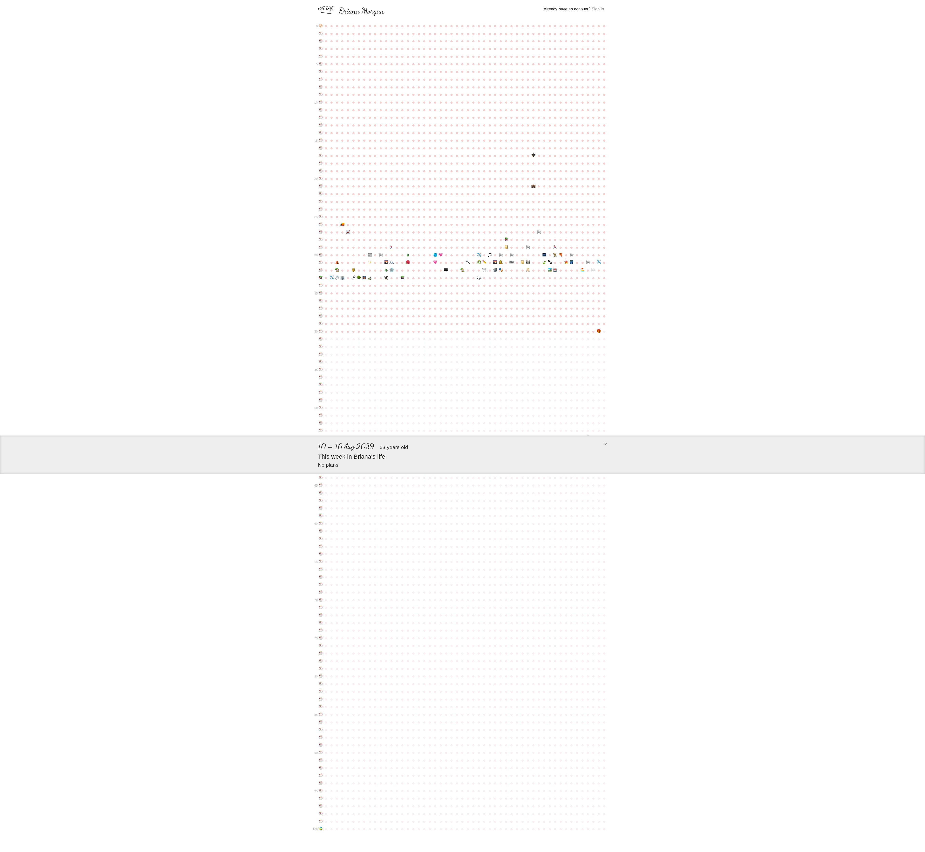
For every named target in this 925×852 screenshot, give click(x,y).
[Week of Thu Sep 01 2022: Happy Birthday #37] (321, 308)
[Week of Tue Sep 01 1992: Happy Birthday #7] (321, 79)
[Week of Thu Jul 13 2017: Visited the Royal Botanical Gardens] (566, 262)
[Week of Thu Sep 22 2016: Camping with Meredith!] (337, 262)
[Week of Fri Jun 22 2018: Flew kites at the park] (550, 270)
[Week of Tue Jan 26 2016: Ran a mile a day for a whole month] (435, 255)
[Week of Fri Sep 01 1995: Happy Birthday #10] (321, 102)
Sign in (598, 9)
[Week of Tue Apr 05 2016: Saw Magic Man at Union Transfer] (490, 255)
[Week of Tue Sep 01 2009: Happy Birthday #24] (321, 209)
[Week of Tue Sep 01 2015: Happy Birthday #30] (321, 255)
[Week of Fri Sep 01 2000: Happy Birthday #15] (321, 140)
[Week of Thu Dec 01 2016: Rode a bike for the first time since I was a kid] (391, 262)
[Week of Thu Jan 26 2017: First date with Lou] (435, 262)
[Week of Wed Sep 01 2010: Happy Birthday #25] (321, 217)
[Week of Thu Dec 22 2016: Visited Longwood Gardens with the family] (408, 262)
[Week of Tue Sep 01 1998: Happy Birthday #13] (321, 125)
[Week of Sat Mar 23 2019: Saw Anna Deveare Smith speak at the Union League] (479, 278)
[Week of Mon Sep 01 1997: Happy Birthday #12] (321, 117)
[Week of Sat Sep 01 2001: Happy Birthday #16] (321, 148)
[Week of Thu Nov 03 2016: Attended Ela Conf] (370, 262)
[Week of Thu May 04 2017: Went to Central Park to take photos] (511, 262)
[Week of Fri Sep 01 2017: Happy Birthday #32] (321, 270)
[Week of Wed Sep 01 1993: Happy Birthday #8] (321, 87)
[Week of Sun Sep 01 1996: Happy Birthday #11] (321, 110)
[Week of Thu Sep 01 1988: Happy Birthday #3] (321, 49)
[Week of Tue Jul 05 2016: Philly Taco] (560, 255)
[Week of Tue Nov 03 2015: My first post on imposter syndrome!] (370, 255)
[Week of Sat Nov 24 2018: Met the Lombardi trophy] (386, 278)
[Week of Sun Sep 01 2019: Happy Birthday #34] (321, 285)
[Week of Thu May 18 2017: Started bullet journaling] (522, 262)
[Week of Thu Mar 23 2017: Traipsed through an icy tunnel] (479, 262)
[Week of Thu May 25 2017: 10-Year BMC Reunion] (528, 262)
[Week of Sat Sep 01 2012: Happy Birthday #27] (321, 232)
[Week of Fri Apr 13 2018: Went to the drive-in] (495, 270)
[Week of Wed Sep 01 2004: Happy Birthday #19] (321, 171)
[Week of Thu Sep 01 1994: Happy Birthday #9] (321, 94)
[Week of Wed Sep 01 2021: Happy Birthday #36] (321, 301)
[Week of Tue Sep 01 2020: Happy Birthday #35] (321, 293)
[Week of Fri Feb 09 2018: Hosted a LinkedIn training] (446, 270)
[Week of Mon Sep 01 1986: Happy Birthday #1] (321, 33)
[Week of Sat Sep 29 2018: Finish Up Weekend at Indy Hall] (342, 278)
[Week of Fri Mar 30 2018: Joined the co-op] (484, 270)
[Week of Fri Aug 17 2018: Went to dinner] (593, 270)
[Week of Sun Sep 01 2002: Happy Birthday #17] (321, 156)
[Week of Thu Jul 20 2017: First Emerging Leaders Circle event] (571, 262)
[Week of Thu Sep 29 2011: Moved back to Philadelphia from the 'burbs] (342, 224)
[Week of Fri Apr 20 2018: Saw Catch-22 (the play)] (500, 270)
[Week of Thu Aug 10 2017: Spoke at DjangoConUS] (588, 262)
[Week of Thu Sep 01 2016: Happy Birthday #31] (321, 262)
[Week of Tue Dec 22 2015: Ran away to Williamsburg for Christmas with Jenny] (408, 255)
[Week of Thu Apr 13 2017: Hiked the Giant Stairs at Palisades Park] (495, 262)
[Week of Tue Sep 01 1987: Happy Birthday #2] (321, 41)
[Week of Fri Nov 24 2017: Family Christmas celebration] (386, 270)
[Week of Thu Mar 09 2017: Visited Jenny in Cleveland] (468, 262)
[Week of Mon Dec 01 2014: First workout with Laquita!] (391, 247)
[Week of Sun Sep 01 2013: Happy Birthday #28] (321, 239)
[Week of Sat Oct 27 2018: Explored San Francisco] (364, 278)
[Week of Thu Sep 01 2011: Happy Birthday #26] (321, 224)
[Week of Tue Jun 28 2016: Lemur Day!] (555, 255)
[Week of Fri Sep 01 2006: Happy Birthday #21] (321, 186)
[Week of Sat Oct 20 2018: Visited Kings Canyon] (359, 278)
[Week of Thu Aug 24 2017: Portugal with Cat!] (599, 262)
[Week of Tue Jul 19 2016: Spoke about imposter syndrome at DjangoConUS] (571, 255)
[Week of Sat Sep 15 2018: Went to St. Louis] (331, 278)
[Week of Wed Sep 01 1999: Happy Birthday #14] (321, 133)
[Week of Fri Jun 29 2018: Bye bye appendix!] (555, 270)
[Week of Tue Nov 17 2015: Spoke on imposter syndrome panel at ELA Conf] (380, 255)
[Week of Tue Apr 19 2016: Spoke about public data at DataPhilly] (500, 255)
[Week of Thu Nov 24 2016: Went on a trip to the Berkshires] (386, 262)
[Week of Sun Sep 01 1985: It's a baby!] (321, 26)
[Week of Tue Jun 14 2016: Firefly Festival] (544, 255)
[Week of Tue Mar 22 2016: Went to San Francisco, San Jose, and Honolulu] (479, 255)
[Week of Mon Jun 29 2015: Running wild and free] (555, 247)
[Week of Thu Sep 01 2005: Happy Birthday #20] (321, 178)
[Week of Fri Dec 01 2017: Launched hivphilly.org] (391, 270)
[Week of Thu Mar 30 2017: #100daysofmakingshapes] (484, 262)
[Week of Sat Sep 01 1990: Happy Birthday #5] (321, 64)
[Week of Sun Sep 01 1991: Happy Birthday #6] (321, 71)
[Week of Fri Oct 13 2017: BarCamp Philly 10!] (353, 270)
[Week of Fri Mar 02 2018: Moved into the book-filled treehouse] (462, 270)
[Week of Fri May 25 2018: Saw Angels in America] (528, 270)
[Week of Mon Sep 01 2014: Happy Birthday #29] (321, 247)
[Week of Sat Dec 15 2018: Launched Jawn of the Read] (402, 278)
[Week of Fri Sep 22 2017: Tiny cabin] (337, 270)
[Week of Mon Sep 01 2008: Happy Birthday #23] (321, 201)
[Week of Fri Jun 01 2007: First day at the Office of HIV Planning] (533, 186)
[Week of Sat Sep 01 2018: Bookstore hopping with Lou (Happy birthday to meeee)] (321, 278)
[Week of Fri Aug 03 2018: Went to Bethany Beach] (582, 270)
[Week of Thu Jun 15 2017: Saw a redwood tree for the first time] (544, 262)
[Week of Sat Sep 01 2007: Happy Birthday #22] (321, 194)
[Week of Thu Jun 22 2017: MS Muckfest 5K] (550, 262)
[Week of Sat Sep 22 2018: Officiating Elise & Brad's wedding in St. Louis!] (337, 278)
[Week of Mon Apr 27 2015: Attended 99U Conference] (506, 247)
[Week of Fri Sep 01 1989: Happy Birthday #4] (321, 56)
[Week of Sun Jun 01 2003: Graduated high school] (533, 156)
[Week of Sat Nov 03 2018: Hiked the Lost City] (370, 278)
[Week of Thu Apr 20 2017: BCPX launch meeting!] (500, 262)
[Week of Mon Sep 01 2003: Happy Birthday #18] (321, 163)
